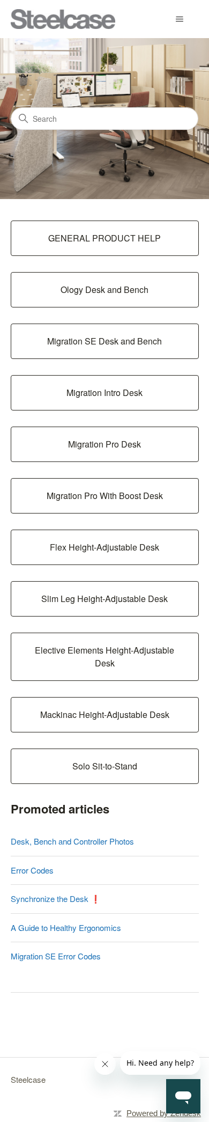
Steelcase (28, 1079)
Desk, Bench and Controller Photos (72, 841)
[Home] (63, 19)
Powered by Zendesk (163, 1113)
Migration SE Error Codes (56, 956)
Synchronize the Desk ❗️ (56, 898)
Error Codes (32, 870)
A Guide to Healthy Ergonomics (66, 927)
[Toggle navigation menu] (180, 19)
